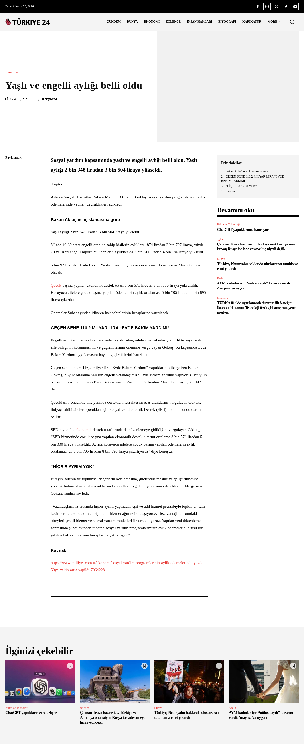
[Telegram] (9, 220)
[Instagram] (267, 6)
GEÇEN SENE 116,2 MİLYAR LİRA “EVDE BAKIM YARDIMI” (252, 179)
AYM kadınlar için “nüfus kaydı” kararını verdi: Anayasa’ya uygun (261, 715)
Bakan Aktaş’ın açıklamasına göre (247, 171)
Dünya (221, 258)
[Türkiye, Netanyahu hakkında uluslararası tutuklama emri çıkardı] (189, 681)
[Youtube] (295, 6)
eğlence (221, 239)
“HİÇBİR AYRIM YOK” (241, 186)
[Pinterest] (285, 6)
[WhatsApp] (9, 199)
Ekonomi (11, 72)
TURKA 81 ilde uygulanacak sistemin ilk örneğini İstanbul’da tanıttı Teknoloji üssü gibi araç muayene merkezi (256, 307)
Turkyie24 (48, 99)
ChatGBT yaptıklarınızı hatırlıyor (242, 229)
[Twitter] (276, 6)
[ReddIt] (9, 210)
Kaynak (230, 191)
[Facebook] (257, 6)
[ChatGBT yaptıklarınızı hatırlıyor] (40, 681)
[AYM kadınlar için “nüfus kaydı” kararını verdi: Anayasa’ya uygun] (264, 681)
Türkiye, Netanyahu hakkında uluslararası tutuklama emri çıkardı (186, 715)
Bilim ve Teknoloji (228, 224)
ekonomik (84, 429)
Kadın (220, 278)
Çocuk (56, 285)
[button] (292, 21)
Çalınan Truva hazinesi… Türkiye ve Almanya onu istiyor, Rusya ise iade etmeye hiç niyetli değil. (256, 246)
